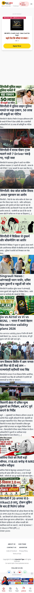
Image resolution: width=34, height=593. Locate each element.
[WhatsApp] (25, 572)
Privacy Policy (23, 551)
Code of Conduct (11, 551)
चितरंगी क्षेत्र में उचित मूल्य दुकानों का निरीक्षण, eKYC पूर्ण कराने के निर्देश (16, 406)
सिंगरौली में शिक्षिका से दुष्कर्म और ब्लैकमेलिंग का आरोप (15, 238)
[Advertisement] (17, 66)
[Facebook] (9, 572)
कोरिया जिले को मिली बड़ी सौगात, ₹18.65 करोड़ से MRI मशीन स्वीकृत (17, 461)
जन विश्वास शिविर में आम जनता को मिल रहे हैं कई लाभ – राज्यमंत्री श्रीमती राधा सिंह (16, 366)
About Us (11, 544)
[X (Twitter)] (14, 572)
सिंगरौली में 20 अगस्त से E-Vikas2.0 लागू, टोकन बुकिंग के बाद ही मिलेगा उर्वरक (16, 502)
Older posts (5, 531)
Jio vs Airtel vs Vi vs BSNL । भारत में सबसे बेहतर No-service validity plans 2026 (16, 323)
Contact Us (11, 547)
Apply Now (17, 46)
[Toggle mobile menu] (31, 4)
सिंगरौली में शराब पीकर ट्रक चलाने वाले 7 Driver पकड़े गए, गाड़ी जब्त (15, 154)
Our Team (22, 544)
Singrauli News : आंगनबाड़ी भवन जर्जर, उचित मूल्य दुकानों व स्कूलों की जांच (15, 280)
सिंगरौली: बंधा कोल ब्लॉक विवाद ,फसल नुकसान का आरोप (16, 193)
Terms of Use (17, 554)
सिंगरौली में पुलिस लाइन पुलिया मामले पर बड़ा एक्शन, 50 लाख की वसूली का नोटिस (16, 110)
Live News (23, 4)
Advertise (23, 547)
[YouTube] (20, 572)
